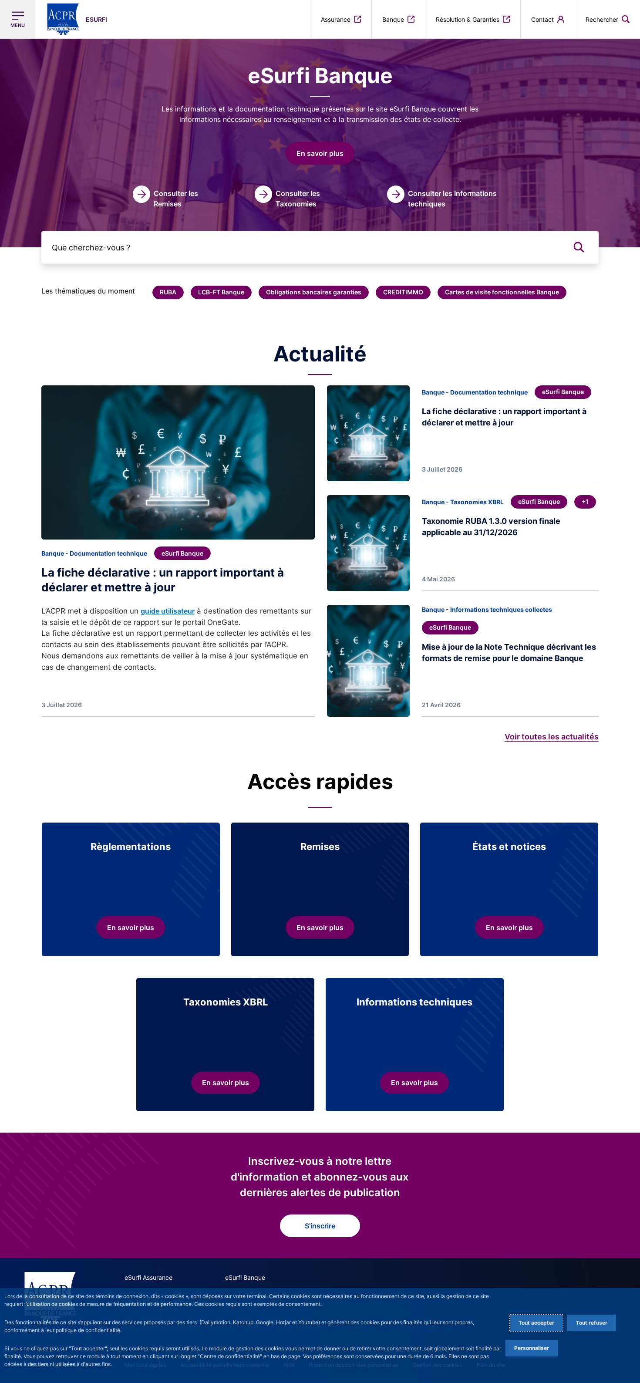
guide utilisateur (168, 611)
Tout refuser (591, 1322)
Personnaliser (531, 1348)
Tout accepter (536, 1322)
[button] (607, 19)
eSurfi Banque (245, 1277)
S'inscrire (320, 1225)
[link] (171, 197)
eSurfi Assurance (148, 1277)
